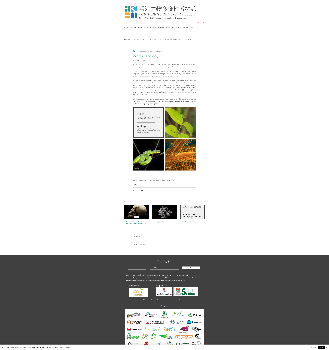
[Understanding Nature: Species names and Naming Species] (136, 212)
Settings (313, 347)
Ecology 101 (152, 39)
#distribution (170, 180)
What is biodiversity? (189, 222)
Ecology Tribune (139, 39)
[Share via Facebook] (133, 190)
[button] (202, 39)
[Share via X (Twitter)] (138, 190)
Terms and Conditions (179, 299)
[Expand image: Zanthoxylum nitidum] (180, 122)
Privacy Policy (67, 347)
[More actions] (195, 51)
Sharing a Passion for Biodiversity (171, 39)
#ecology (141, 180)
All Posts (127, 39)
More (187, 39)
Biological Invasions (161, 222)
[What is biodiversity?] (192, 212)
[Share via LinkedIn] (142, 190)
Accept (321, 347)
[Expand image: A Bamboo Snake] (148, 155)
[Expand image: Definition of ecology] (148, 122)
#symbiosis (156, 180)
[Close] (327, 347)
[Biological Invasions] (164, 212)
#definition (135, 180)
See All (203, 201)
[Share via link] (146, 190)
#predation (163, 180)
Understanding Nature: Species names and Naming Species (136, 222)
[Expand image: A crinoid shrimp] (180, 155)
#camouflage (148, 180)
